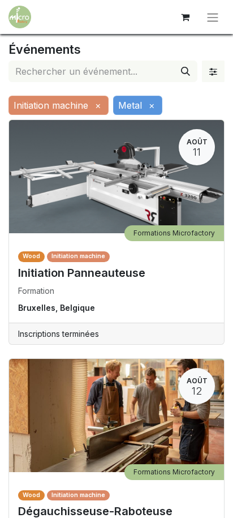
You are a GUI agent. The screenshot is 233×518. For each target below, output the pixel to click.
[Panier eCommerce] (185, 17)
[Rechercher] (185, 71)
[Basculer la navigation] (213, 17)
